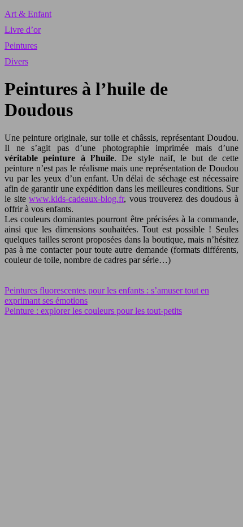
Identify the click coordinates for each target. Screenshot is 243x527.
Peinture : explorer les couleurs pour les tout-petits (93, 311)
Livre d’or (23, 29)
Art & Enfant (28, 14)
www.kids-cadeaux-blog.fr (76, 199)
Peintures (21, 45)
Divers (16, 61)
